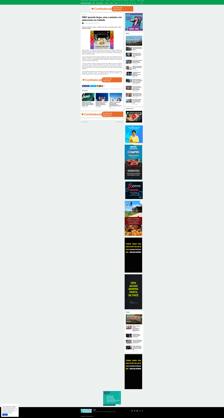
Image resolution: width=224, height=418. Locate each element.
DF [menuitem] (132, 3)
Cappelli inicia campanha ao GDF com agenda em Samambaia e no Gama (137, 61)
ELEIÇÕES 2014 (126, 0)
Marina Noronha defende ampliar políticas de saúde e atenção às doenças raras (137, 94)
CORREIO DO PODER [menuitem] (99, 3)
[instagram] (141, 1)
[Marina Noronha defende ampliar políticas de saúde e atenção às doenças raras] (129, 95)
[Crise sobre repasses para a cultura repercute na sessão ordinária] (129, 49)
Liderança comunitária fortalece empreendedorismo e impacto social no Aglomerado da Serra (136, 328)
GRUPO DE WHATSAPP (84, 0)
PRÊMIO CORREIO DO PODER (93, 0)
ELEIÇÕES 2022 (101, 0)
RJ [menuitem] (122, 3)
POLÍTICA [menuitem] (116, 3)
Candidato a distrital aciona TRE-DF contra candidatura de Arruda (137, 67)
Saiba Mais (10, 413)
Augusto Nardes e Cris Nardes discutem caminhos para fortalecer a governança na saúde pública (101, 104)
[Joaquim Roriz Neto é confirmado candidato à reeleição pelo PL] (129, 336)
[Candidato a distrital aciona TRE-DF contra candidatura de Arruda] (129, 68)
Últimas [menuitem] (106, 3)
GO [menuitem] (135, 3)
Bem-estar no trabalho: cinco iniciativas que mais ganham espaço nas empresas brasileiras (136, 88)
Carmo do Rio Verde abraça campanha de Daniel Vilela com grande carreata (133, 41)
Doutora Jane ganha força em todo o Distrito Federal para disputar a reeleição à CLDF (137, 348)
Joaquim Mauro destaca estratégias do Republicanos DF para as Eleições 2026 (136, 74)
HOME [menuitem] (94, 3)
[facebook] (137, 1)
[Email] (102, 86)
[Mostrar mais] (105, 86)
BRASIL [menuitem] (111, 3)
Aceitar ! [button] (5, 414)
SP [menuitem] (119, 3)
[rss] (142, 411)
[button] (139, 3)
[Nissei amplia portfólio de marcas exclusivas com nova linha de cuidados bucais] (129, 101)
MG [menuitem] (127, 3)
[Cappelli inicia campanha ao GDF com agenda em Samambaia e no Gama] (129, 62)
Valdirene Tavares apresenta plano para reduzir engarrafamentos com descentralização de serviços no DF (115, 105)
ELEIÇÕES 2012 (132, 0)
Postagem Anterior (84, 121)
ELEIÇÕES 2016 (120, 0)
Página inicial (84, 14)
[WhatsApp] (98, 86)
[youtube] (142, 1)
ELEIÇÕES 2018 (113, 0)
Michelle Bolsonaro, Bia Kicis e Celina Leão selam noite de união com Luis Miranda (136, 55)
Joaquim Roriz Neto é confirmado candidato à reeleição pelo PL (136, 335)
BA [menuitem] (130, 3)
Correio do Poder (86, 3)
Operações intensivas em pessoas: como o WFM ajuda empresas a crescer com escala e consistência (137, 81)
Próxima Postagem (119, 121)
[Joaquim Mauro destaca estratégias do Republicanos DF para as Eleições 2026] (129, 74)
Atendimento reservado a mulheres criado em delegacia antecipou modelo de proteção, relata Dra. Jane (88, 104)
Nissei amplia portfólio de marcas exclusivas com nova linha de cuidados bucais (136, 101)
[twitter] (139, 1)
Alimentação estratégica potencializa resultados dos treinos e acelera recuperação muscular (134, 319)
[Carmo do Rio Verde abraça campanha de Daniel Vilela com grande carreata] (129, 341)
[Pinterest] (100, 86)
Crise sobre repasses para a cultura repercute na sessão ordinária (137, 48)
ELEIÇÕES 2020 (107, 0)
